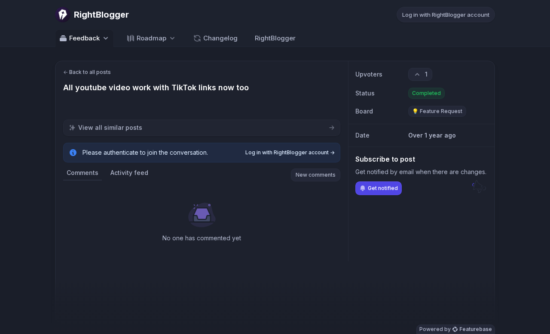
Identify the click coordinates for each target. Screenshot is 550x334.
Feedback (84, 38)
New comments (316, 175)
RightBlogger (275, 38)
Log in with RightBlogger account (445, 14)
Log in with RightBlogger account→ (290, 152)
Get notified (383, 188)
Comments (82, 172)
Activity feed (129, 172)
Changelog (220, 38)
